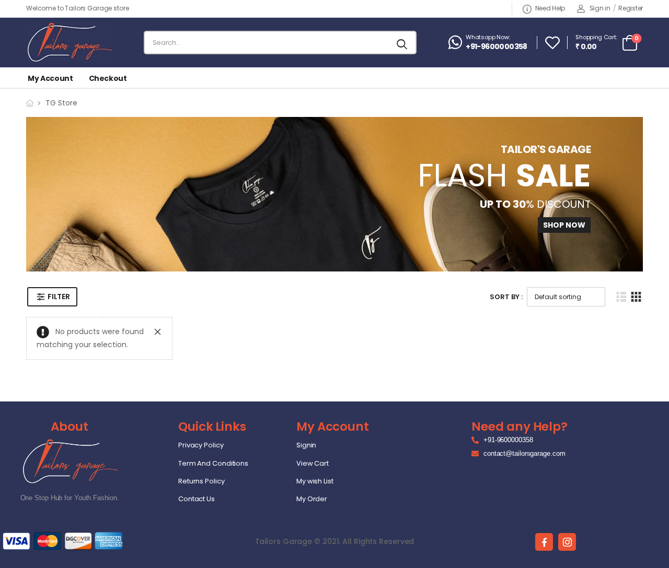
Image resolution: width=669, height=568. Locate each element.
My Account (50, 78)
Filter (59, 296)
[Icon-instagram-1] (567, 542)
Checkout (108, 78)
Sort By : (506, 297)
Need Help (550, 8)
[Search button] (403, 43)
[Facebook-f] (544, 542)
